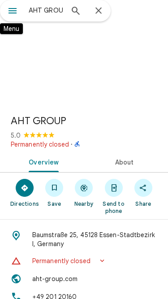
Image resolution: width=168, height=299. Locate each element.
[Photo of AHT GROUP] (84, 54)
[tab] (42, 161)
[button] (84, 261)
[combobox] (46, 10)
